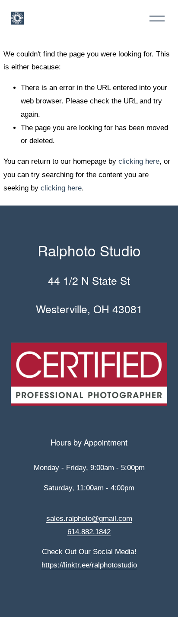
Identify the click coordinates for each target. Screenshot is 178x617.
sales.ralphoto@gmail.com (89, 518)
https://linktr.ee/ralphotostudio (89, 565)
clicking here (138, 161)
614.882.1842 (89, 532)
